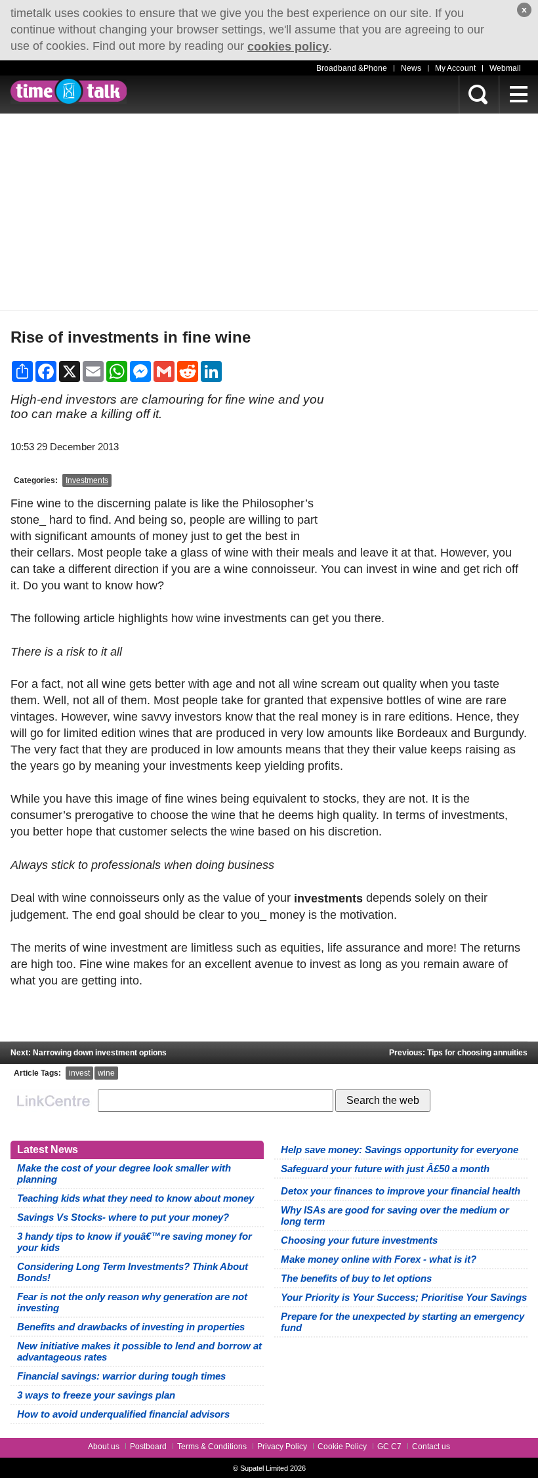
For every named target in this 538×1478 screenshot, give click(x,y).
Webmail (505, 68)
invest (79, 1073)
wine (106, 1073)
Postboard (148, 1446)
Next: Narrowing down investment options (88, 1052)
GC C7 (389, 1446)
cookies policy (288, 46)
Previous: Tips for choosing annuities (458, 1052)
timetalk (68, 91)
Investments (87, 480)
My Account (455, 68)
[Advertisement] (269, 212)
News (411, 68)
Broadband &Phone (351, 68)
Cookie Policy (342, 1446)
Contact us (431, 1446)
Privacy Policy (282, 1446)
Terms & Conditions (212, 1446)
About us (103, 1446)
